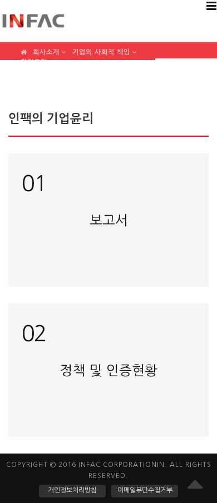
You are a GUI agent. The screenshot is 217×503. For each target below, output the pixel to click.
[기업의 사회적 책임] (104, 47)
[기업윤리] (38, 57)
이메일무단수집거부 (144, 490)
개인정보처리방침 (72, 490)
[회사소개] (50, 47)
